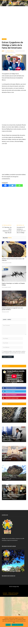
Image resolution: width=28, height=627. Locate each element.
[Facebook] (5, 185)
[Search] (25, 3)
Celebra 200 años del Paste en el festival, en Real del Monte (13, 457)
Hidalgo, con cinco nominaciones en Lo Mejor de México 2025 (13, 418)
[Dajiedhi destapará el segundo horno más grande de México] (14, 298)
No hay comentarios (11, 52)
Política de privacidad (17, 624)
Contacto (5, 593)
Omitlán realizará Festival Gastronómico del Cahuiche (13, 259)
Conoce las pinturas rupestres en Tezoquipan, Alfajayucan (11, 476)
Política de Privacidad (13, 593)
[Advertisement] (14, 24)
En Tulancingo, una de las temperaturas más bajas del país (7, 230)
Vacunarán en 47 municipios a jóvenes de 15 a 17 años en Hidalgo (21, 230)
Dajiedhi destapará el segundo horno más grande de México (12, 309)
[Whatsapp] (19, 185)
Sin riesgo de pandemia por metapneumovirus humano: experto (12, 437)
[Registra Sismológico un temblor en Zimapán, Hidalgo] (14, 274)
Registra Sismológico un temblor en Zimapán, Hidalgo (13, 284)
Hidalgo (4, 39)
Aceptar (8, 624)
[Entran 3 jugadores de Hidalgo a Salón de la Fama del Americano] (14, 63)
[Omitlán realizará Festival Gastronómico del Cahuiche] (14, 249)
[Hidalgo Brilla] (14, 3)
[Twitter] (12, 185)
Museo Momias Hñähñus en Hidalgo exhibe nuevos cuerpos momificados (13, 495)
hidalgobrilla (10, 50)
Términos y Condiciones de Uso (10, 594)
